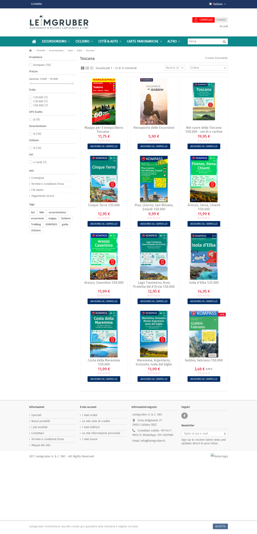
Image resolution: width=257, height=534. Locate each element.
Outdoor (66, 218)
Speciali (36, 415)
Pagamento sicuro (42, 196)
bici (33, 212)
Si (36, 119)
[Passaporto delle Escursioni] (154, 101)
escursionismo (57, 212)
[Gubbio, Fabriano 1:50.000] (204, 334)
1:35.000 (40, 101)
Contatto (36, 4)
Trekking (36, 224)
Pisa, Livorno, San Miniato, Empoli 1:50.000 (154, 207)
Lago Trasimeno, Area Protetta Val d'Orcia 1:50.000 (154, 285)
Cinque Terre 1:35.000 (104, 205)
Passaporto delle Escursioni (153, 128)
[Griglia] (82, 68)
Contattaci (37, 433)
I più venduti (39, 427)
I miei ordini (89, 415)
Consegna (37, 178)
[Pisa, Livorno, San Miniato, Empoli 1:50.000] (154, 179)
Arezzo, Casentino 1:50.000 (103, 283)
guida (65, 224)
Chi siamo (37, 190)
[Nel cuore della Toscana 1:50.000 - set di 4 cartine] (204, 101)
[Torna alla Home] (30, 50)
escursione (37, 218)
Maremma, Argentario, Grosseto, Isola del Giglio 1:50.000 (154, 364)
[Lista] (87, 68)
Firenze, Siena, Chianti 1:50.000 (204, 207)
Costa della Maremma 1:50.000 (104, 362)
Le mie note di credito (96, 421)
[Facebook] (184, 415)
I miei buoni (89, 439)
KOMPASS (51, 224)
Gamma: (34, 79)
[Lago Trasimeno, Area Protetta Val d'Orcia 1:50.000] (154, 256)
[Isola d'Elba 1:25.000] (204, 256)
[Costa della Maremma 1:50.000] (104, 334)
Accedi (223, 26)
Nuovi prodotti (40, 421)
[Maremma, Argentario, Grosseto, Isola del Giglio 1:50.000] (154, 334)
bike (42, 212)
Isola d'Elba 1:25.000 (204, 283)
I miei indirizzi (91, 427)
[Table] (91, 68)
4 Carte (40, 162)
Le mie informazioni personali (101, 433)
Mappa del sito (40, 445)
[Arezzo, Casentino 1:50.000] (104, 256)
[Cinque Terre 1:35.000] (104, 179)
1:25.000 (40, 97)
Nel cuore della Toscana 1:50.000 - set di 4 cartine (203, 130)
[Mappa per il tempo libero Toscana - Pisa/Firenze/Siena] (104, 101)
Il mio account (88, 406)
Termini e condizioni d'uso (47, 184)
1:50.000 (40, 105)
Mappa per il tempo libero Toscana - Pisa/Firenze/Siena (104, 132)
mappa (52, 218)
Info (31, 170)
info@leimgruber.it (153, 440)
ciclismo (36, 230)
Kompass (42, 65)
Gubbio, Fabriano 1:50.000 (204, 360)
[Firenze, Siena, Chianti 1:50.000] (204, 179)
